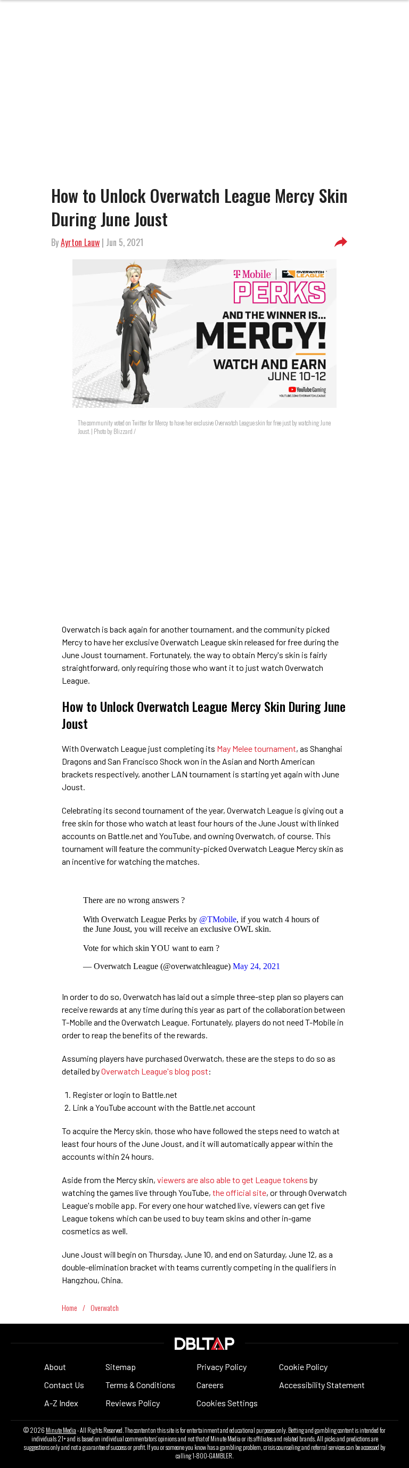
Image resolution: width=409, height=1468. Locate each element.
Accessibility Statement (322, 1385)
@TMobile (217, 919)
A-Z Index (61, 1403)
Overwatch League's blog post (154, 1071)
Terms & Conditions (140, 1385)
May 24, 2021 (256, 966)
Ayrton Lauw (80, 242)
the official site (239, 1192)
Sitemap (120, 1367)
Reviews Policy (132, 1403)
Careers (210, 1385)
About (55, 1367)
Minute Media (61, 1430)
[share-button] (340, 242)
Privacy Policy (222, 1367)
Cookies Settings (227, 1403)
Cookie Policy (303, 1367)
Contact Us (64, 1385)
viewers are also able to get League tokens (232, 1180)
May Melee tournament (255, 748)
